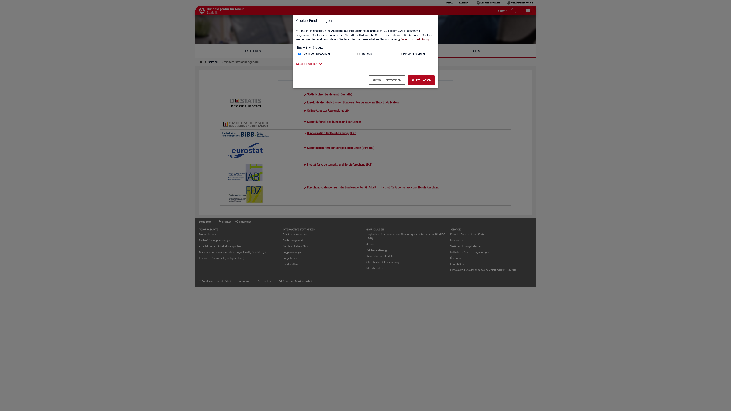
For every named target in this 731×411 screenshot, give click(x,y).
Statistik (366, 53)
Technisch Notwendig (316, 53)
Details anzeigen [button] (306, 63)
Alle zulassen (421, 80)
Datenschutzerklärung (415, 39)
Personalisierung (414, 53)
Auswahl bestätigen (387, 80)
